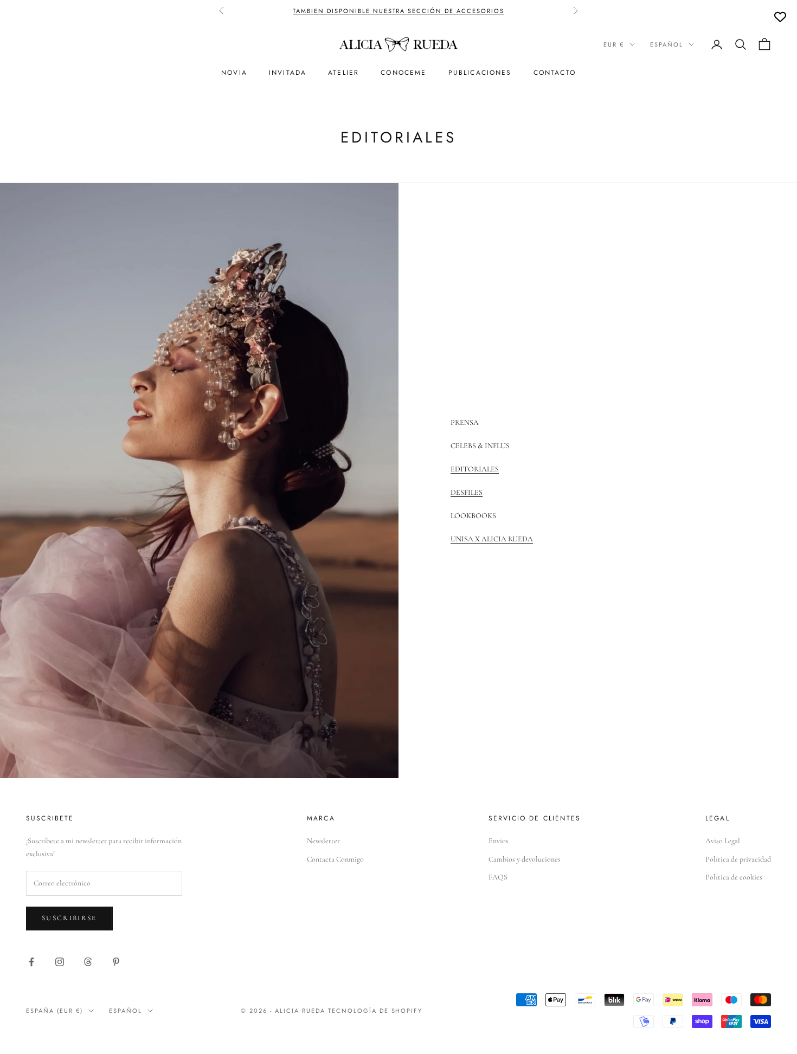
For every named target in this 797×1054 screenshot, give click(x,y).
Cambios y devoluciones (525, 859)
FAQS (498, 877)
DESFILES (467, 492)
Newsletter (323, 840)
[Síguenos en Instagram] (59, 961)
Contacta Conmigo (335, 859)
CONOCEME (403, 72)
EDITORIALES (475, 469)
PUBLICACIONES (480, 72)
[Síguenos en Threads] (87, 961)
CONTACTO (555, 72)
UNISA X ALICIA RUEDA (492, 539)
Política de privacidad (738, 859)
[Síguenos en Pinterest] (116, 961)
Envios (499, 840)
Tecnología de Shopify (375, 1010)
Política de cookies (733, 877)
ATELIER (343, 72)
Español (666, 44)
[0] (780, 17)
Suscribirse (69, 918)
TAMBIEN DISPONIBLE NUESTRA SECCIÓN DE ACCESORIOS (398, 11)
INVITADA (287, 72)
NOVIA (234, 72)
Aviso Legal (722, 840)
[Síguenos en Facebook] (31, 961)
